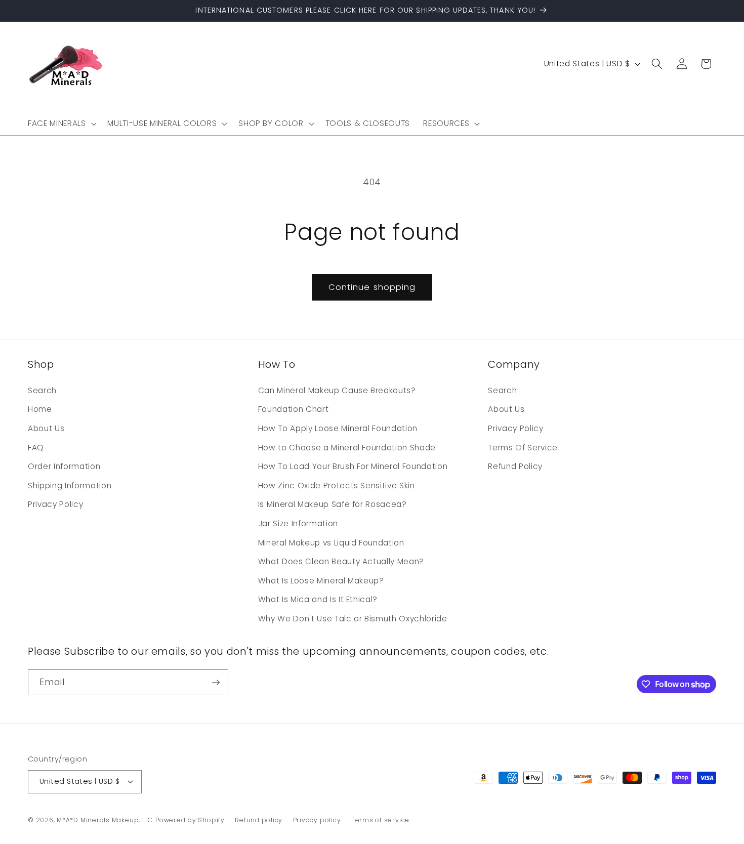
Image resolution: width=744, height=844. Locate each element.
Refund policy (258, 820)
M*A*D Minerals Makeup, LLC (105, 820)
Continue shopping (372, 287)
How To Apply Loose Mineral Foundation (338, 428)
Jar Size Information (298, 523)
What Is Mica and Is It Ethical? (318, 599)
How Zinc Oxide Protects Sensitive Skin (336, 485)
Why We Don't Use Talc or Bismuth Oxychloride (352, 618)
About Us (46, 428)
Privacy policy (317, 820)
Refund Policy (515, 466)
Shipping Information (69, 485)
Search (42, 390)
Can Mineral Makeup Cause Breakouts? (337, 390)
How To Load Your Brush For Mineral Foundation (353, 466)
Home (40, 409)
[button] (61, 123)
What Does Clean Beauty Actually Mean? (341, 561)
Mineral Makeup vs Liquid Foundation (331, 542)
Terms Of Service (523, 447)
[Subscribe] (215, 682)
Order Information (64, 466)
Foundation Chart (293, 409)
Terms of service (380, 820)
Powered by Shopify (190, 820)
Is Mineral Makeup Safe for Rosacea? (332, 504)
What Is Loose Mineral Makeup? (321, 580)
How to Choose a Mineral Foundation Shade (347, 447)
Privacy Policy (55, 504)
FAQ (36, 447)
